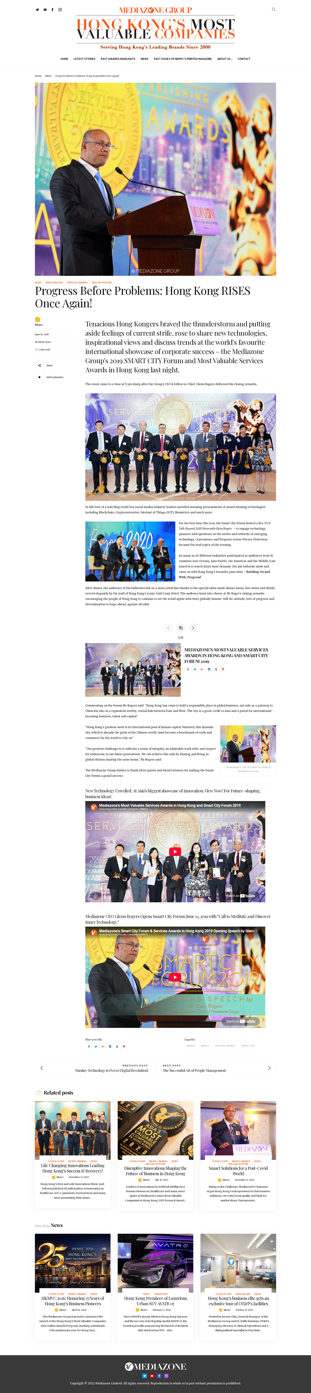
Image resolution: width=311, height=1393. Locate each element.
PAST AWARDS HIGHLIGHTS (118, 59)
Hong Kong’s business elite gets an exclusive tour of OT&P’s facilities (238, 1300)
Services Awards (77, 282)
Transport (161, 1294)
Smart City (248, 1046)
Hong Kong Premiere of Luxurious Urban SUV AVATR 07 (155, 1300)
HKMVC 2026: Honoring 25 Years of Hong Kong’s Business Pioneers (72, 1300)
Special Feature (102, 282)
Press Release (54, 282)
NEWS (144, 59)
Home (38, 76)
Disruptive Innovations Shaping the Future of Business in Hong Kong (155, 1170)
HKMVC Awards (77, 1161)
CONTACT (244, 59)
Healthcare (243, 1294)
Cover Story (56, 1161)
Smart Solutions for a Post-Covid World (238, 1170)
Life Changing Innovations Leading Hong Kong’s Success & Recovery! (72, 1168)
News (48, 76)
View (70, 1130)
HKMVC (205, 1046)
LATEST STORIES (84, 59)
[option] (180, 670)
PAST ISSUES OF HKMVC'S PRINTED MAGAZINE (183, 59)
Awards (190, 1046)
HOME (64, 59)
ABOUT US (224, 59)
